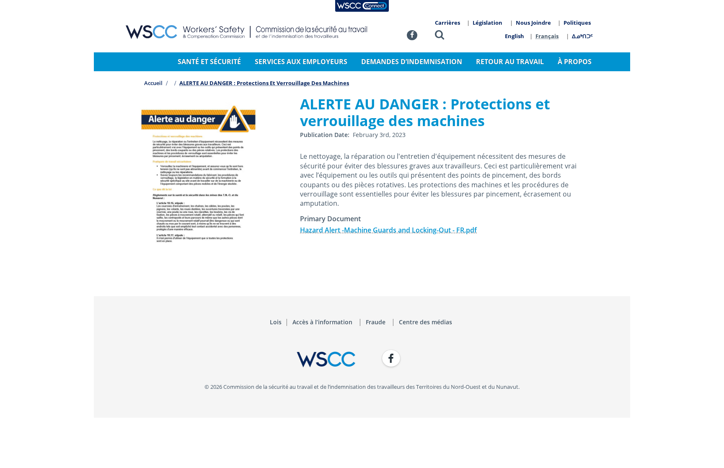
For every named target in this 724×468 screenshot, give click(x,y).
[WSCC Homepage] (240, 359)
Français (547, 36)
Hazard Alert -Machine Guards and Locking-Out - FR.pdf (388, 230)
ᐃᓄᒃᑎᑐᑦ (582, 36)
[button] (439, 36)
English (514, 36)
